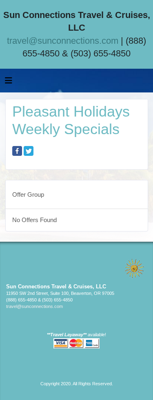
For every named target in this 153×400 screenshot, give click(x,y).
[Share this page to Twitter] (28, 151)
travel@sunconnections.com (62, 41)
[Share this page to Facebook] (17, 151)
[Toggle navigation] (8, 82)
